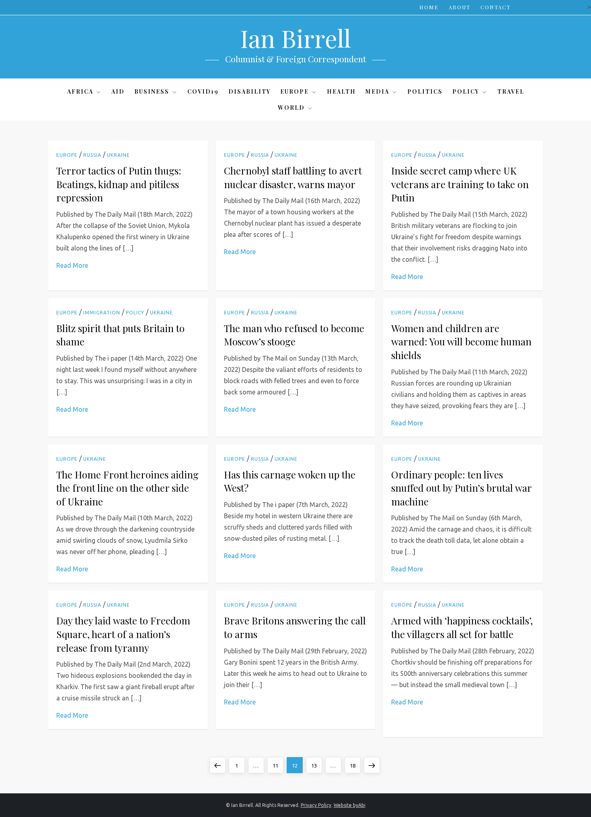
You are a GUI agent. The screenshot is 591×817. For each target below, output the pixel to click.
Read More (72, 265)
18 (355, 765)
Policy (465, 91)
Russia (92, 155)
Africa (80, 91)
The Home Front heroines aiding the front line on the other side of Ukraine (127, 488)
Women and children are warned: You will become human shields (461, 341)
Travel (510, 91)
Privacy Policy (316, 805)
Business (151, 91)
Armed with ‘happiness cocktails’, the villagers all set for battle (462, 627)
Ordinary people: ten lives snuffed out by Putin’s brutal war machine (461, 488)
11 (277, 765)
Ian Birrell (295, 38)
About (459, 7)
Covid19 (203, 91)
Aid (118, 91)
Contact (495, 7)
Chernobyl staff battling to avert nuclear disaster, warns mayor (293, 177)
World (291, 107)
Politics (425, 91)
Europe (294, 91)
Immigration (101, 312)
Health (341, 91)
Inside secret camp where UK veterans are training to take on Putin (460, 184)
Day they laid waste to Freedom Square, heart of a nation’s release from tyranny (123, 634)
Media (377, 91)
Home (429, 7)
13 (316, 765)
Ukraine (118, 155)
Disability (249, 91)
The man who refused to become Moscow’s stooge (294, 335)
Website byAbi (349, 805)
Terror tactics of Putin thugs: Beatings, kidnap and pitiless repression (118, 184)
